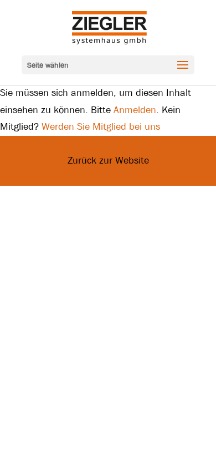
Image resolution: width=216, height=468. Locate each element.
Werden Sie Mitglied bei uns (101, 126)
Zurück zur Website (108, 160)
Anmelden (135, 110)
